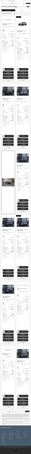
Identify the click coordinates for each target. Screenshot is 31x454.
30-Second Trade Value (9, 77)
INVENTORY (4, 431)
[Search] (28, 1)
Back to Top (27, 411)
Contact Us (26, 434)
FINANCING (18, 431)
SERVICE (10, 431)
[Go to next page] (28, 13)
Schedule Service (28, 3)
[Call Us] (24, 0)
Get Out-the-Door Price (9, 75)
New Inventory (4, 433)
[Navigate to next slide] (30, 7)
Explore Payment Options (8, 72)
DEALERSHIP (26, 431)
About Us (25, 433)
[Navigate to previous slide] (0, 7)
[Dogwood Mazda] (13, 3)
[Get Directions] (26, 1)
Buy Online (24, 3)
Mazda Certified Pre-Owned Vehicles (4, 438)
